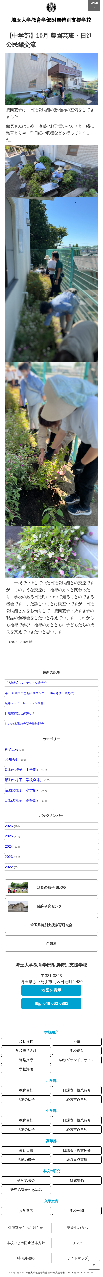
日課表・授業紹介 (77, 1090)
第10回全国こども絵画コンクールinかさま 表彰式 (39, 693)
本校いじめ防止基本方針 (26, 1243)
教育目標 (26, 1090)
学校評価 (26, 1069)
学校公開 (77, 1211)
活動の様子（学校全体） (27, 780)
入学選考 (26, 1211)
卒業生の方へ (77, 1228)
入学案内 (51, 1201)
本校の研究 (51, 1171)
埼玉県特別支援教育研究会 (51, 925)
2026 (12, 826)
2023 (12, 857)
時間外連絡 (26, 1258)
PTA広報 (14, 749)
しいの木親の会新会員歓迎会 (24, 723)
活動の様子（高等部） (26, 800)
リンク (77, 1243)
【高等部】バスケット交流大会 (26, 683)
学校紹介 (51, 1032)
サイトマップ (77, 1258)
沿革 (77, 1042)
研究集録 (77, 1180)
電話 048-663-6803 (51, 1003)
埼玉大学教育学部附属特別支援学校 (52, 20)
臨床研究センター (52, 906)
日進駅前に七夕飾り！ (20, 713)
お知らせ (15, 759)
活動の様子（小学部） (26, 790)
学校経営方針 (26, 1051)
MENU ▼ (94, 5)
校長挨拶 (26, 1042)
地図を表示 (52, 990)
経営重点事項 (77, 1099)
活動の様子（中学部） (26, 770)
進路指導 (26, 1060)
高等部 (51, 1141)
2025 (12, 836)
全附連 (51, 943)
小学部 (51, 1081)
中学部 (51, 1111)
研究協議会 (26, 1180)
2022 (11, 867)
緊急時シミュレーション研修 (24, 703)
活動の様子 (26, 1099)
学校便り (77, 1051)
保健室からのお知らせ (25, 1228)
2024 (12, 846)
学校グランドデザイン (77, 1060)
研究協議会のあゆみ (26, 1190)
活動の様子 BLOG (51, 887)
